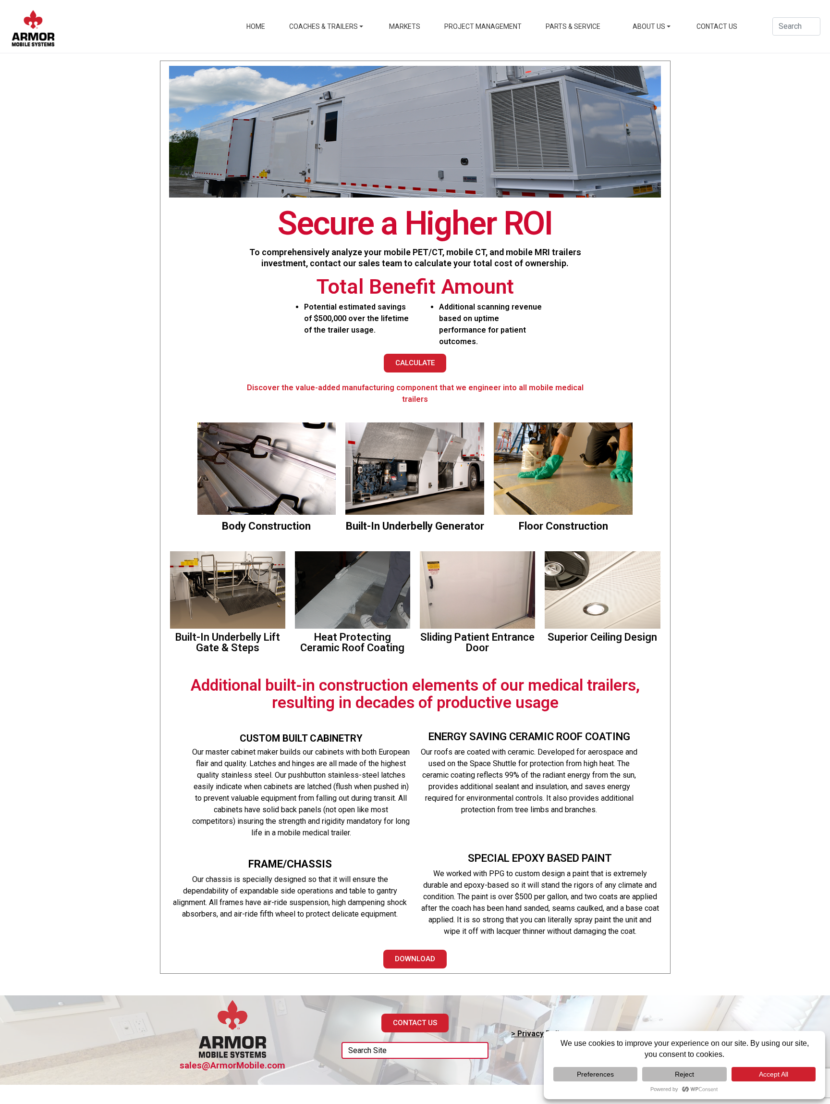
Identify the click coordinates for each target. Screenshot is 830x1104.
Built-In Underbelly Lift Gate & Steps (227, 642)
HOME (255, 26)
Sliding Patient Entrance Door (477, 642)
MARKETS (404, 26)
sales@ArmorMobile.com (232, 1065)
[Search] (478, 1050)
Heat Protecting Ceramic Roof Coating (352, 642)
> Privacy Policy (539, 1033)
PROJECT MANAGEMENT (483, 26)
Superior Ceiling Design (602, 637)
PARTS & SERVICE (573, 26)
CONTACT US (716, 26)
